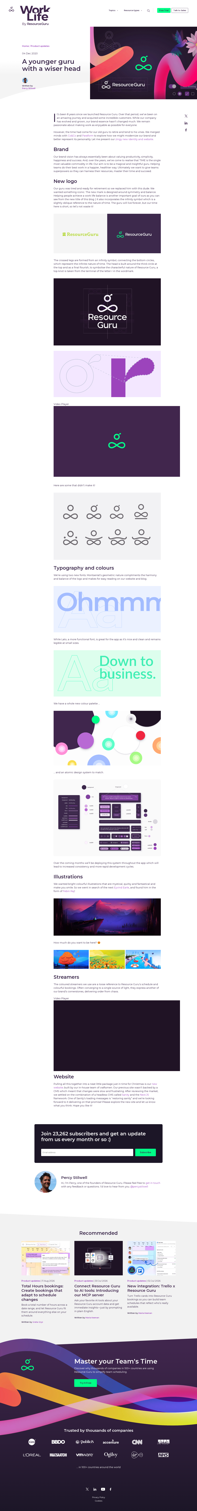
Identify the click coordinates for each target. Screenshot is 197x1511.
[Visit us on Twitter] (87, 1489)
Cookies (98, 1501)
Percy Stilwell (28, 88)
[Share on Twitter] (186, 116)
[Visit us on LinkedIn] (94, 1489)
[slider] (57, 485)
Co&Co (72, 135)
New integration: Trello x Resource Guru (151, 1288)
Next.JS (144, 1094)
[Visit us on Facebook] (110, 1489)
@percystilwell (139, 1186)
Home (25, 46)
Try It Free (85, 1383)
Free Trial (164, 10)
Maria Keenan (92, 1317)
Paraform (87, 135)
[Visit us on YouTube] (103, 1489)
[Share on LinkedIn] (186, 123)
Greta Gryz (38, 1322)
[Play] (56, 1074)
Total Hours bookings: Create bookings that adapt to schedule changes (42, 1293)
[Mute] (56, 494)
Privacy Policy (98, 1497)
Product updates (40, 46)
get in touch (153, 1183)
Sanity (125, 1094)
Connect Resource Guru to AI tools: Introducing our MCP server (97, 1290)
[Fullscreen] (56, 497)
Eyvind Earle (121, 887)
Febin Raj (68, 891)
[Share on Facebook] (186, 129)
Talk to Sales (179, 10)
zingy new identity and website (134, 139)
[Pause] (56, 479)
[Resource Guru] (29, 15)
